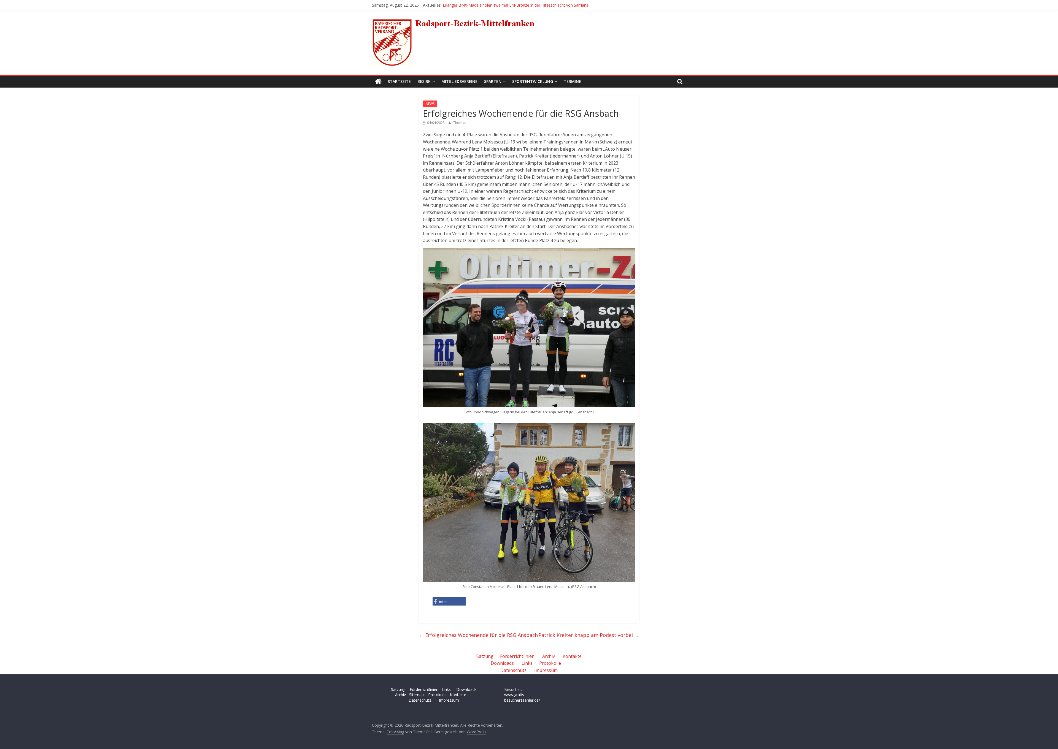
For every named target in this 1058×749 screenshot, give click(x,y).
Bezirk (424, 81)
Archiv (548, 656)
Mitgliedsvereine (459, 81)
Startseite (399, 81)
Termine (572, 81)
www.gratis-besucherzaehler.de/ (522, 697)
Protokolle (550, 663)
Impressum (546, 670)
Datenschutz (513, 670)
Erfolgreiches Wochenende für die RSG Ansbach (478, 635)
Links (527, 663)
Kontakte (572, 656)
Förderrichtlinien (517, 656)
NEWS (430, 103)
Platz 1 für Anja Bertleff (463, 5)
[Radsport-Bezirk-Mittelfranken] (378, 81)
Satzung (484, 656)
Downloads (502, 663)
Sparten (492, 81)
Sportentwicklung (532, 81)
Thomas (459, 122)
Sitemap (416, 694)
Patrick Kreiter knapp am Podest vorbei (588, 635)
